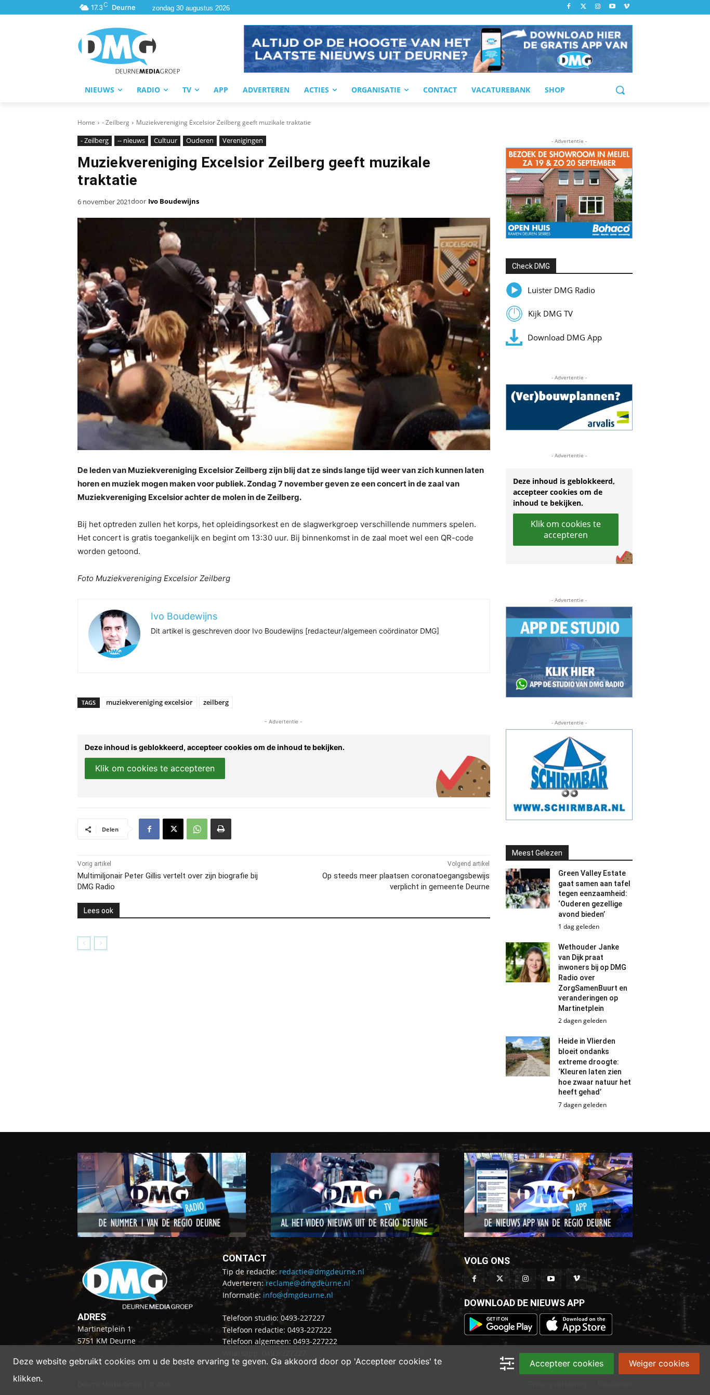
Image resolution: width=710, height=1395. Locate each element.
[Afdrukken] (221, 829)
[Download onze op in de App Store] (576, 1332)
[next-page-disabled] (100, 943)
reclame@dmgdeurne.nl (308, 1283)
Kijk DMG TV (550, 313)
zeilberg (216, 702)
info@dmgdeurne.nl (298, 1295)
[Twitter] (583, 7)
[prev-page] (83, 943)
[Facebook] (569, 7)
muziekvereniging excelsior (149, 702)
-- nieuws (131, 140)
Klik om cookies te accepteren (155, 768)
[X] (173, 829)
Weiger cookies (659, 1363)
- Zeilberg (115, 122)
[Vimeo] (627, 7)
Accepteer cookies (566, 1363)
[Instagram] (598, 7)
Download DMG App (565, 337)
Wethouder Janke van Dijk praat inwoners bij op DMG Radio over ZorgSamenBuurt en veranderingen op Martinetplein (592, 977)
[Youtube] (612, 7)
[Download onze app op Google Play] (502, 1332)
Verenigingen (242, 140)
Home (86, 122)
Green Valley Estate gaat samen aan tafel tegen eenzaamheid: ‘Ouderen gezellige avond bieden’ (594, 893)
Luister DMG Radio (561, 290)
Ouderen (200, 140)
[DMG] (160, 50)
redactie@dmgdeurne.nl (321, 1271)
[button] (438, 48)
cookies (119, 1361)
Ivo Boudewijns (173, 201)
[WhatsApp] (197, 829)
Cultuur (165, 140)
